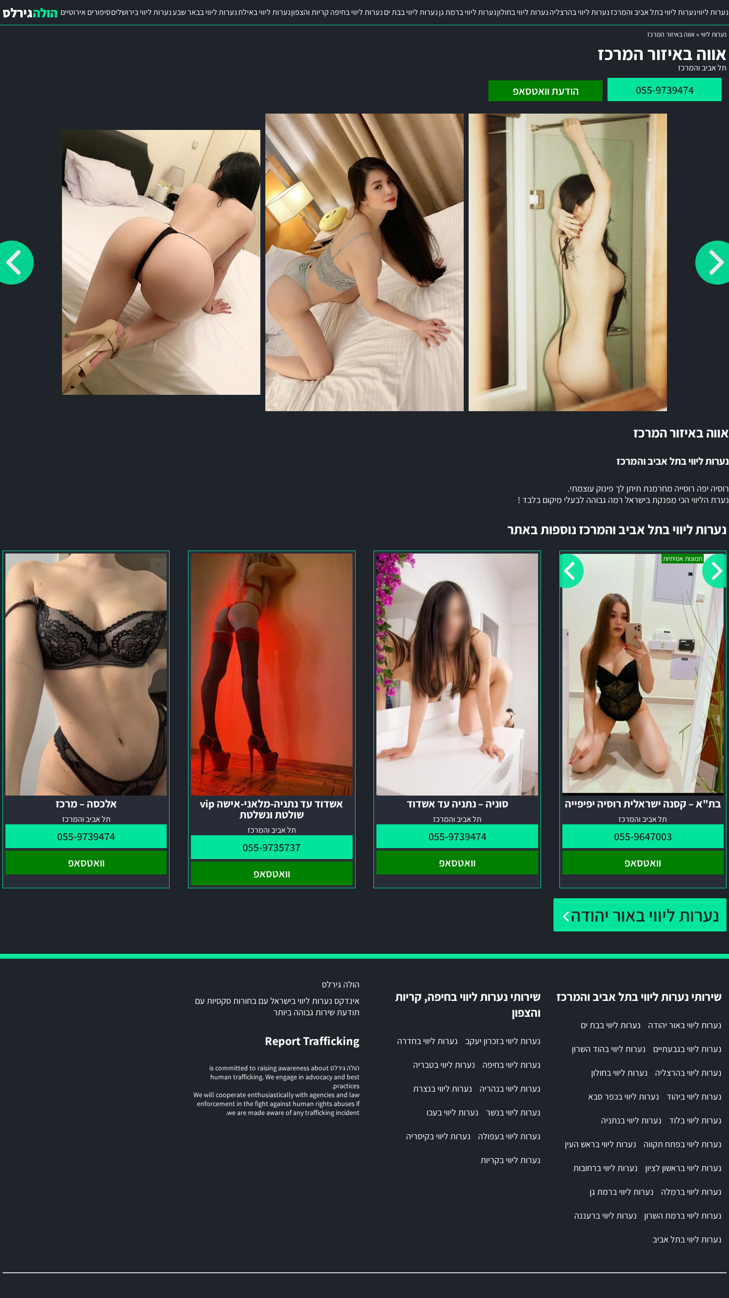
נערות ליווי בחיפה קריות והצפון (337, 12)
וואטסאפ (642, 862)
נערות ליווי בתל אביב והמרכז (653, 12)
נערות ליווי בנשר (513, 1112)
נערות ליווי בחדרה (427, 1041)
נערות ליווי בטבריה (444, 1064)
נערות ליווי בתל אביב (687, 1239)
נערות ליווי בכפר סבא (623, 1096)
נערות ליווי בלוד (695, 1120)
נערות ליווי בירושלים (141, 12)
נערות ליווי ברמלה (691, 1191)
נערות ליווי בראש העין (600, 1144)
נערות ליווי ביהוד (694, 1096)
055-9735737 (272, 847)
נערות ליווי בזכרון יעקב (503, 1041)
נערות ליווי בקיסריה (438, 1136)
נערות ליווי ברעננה (605, 1215)
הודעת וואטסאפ (546, 91)
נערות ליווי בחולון (522, 12)
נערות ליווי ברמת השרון (683, 1215)
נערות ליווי (713, 12)
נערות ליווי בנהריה (510, 1088)
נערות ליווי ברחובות (605, 1168)
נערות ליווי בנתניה (631, 1120)
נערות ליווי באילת (264, 12)
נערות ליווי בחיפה (512, 1064)
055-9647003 (643, 836)
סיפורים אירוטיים (86, 12)
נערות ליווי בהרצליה (579, 12)
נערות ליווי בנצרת (442, 1088)
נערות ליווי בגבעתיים (687, 1048)
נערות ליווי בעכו (452, 1112)
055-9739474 (665, 90)
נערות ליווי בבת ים (411, 12)
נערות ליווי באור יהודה (645, 915)
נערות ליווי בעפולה (509, 1136)
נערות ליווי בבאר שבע (205, 12)
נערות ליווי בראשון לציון (683, 1168)
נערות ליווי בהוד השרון (609, 1048)
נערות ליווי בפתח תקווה (683, 1144)
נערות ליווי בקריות (511, 1160)
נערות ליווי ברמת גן (467, 12)
